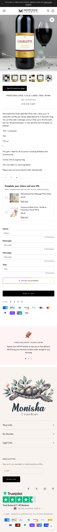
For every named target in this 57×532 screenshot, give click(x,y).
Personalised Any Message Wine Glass (36, 194)
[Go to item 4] (32, 78)
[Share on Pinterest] (18, 302)
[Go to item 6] (48, 78)
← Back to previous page (15, 88)
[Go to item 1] (6, 78)
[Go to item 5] (40, 78)
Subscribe (11, 479)
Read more (24, 201)
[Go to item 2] (15, 78)
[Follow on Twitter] (36, 488)
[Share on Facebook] (11, 302)
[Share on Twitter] (14, 302)
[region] (28, 342)
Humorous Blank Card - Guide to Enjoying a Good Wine (33, 208)
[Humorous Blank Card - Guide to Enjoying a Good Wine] (14, 212)
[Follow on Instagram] (44, 488)
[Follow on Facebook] (28, 488)
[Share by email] (22, 302)
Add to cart (28, 293)
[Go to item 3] (23, 78)
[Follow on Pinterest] (53, 488)
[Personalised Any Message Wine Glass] (14, 197)
